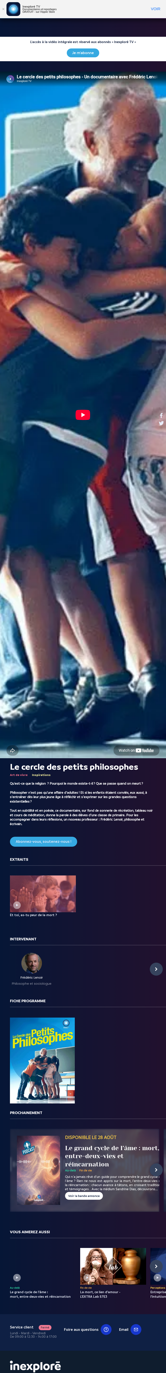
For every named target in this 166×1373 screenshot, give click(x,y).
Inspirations (41, 774)
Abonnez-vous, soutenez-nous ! (43, 842)
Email (123, 1329)
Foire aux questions (81, 1329)
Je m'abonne (83, 53)
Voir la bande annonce (84, 1196)
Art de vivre (19, 774)
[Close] (3, 9)
